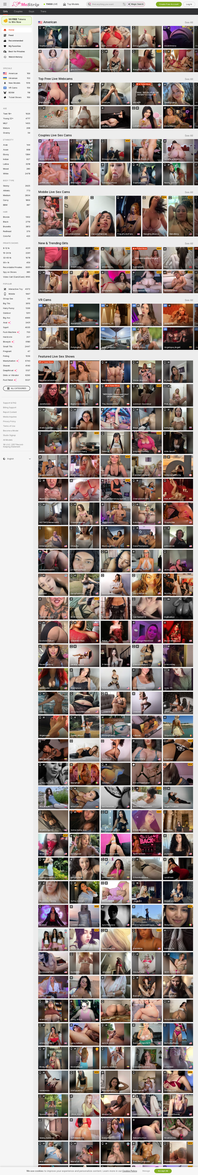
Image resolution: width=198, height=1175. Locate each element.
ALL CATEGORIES (18, 388)
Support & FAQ (9, 403)
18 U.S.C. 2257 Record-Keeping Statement (13, 446)
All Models (8, 440)
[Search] (124, 4)
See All (189, 22)
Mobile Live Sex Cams (54, 192)
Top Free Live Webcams (55, 79)
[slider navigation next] (190, 49)
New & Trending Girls (53, 243)
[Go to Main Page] (25, 4)
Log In (189, 4)
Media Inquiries (10, 417)
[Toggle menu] (5, 4)
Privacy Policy (9, 421)
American (50, 22)
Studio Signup (9, 435)
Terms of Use (9, 426)
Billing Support (9, 407)
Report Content (10, 412)
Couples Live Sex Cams (55, 135)
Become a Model (10, 431)
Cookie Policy (129, 1171)
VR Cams (44, 300)
